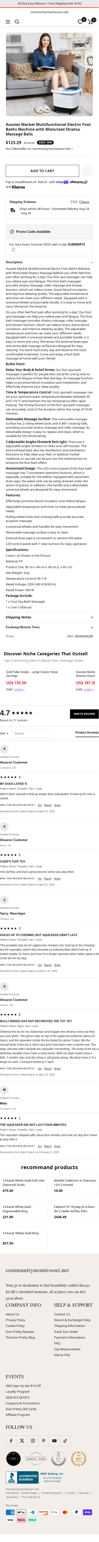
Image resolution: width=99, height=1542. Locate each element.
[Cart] (90, 21)
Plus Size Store (31, 1497)
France (70, 1493)
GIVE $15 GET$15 (17, 1397)
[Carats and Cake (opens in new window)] (36, 1458)
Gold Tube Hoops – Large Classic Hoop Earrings (32, 674)
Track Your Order (66, 1331)
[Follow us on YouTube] (54, 1440)
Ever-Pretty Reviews (20, 1331)
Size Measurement (67, 1349)
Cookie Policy (15, 1325)
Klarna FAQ (62, 1355)
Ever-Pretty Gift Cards (21, 1409)
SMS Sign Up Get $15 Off (23, 1386)
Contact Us (62, 1314)
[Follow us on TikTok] (65, 1440)
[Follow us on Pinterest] (43, 1440)
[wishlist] (80, 22)
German (84, 1493)
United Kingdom (51, 1493)
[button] (87, 171)
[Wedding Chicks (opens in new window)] (13, 1458)
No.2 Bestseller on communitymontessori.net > (39, 148)
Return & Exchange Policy (72, 1320)
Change (84, 201)
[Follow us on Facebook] (11, 1440)
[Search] (17, 22)
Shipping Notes (18, 617)
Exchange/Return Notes (23, 627)
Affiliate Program (18, 1415)
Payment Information (69, 1337)
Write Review (84, 713)
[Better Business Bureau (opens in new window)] (36, 1477)
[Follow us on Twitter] (22, 1440)
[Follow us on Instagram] (32, 1440)
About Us (12, 1314)
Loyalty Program (18, 1391)
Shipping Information (69, 1325)
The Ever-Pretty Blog (20, 1337)
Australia (11, 1497)
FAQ (57, 1343)
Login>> (19, 689)
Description (14, 262)
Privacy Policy (15, 1320)
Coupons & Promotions (23, 1403)
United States (29, 1493)
